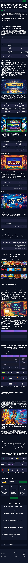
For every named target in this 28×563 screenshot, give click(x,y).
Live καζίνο (10, 259)
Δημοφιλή (3, 259)
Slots (23, 259)
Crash (17, 259)
